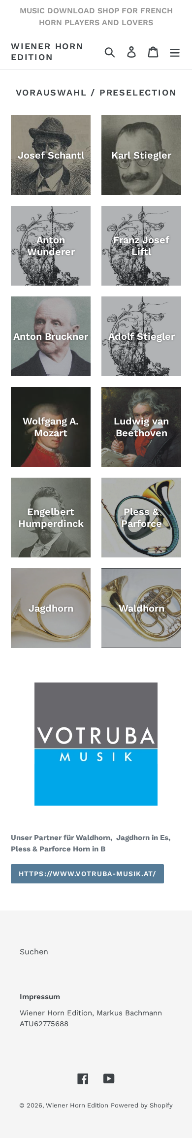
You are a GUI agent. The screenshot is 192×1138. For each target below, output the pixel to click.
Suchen (34, 951)
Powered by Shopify (142, 1105)
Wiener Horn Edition (47, 51)
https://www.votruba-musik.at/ (87, 874)
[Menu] (175, 51)
